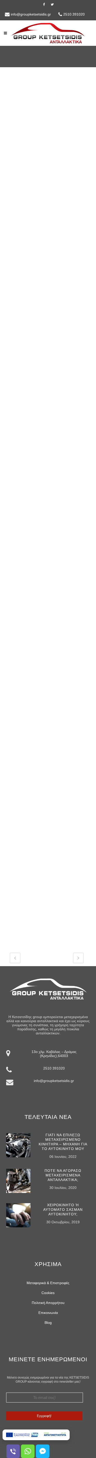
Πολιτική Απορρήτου (48, 1303)
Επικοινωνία (48, 1313)
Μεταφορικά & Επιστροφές (48, 1283)
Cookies (48, 1293)
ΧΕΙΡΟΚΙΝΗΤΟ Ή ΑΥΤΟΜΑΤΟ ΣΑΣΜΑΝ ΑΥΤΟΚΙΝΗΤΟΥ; (63, 1209)
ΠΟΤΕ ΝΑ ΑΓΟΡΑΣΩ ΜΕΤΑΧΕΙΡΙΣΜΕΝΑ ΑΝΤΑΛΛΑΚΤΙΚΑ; (63, 1175)
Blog (48, 1323)
